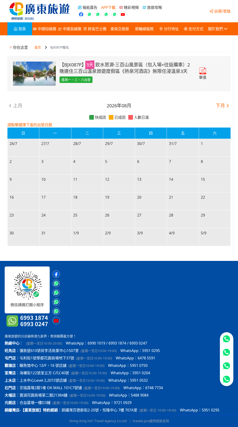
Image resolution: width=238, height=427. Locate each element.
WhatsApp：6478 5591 (135, 358)
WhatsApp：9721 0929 (112, 402)
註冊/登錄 (222, 11)
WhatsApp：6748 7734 (143, 387)
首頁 (22, 28)
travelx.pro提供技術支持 (151, 421)
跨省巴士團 (97, 28)
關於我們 (215, 28)
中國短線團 (47, 28)
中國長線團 (72, 28)
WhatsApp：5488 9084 (129, 395)
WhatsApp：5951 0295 (140, 350)
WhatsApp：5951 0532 (128, 380)
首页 (37, 47)
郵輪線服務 (144, 28)
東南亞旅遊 (119, 28)
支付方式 (195, 28)
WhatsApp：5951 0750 (128, 365)
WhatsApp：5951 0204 (130, 372)
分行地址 (171, 28)
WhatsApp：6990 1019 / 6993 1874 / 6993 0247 (106, 343)
